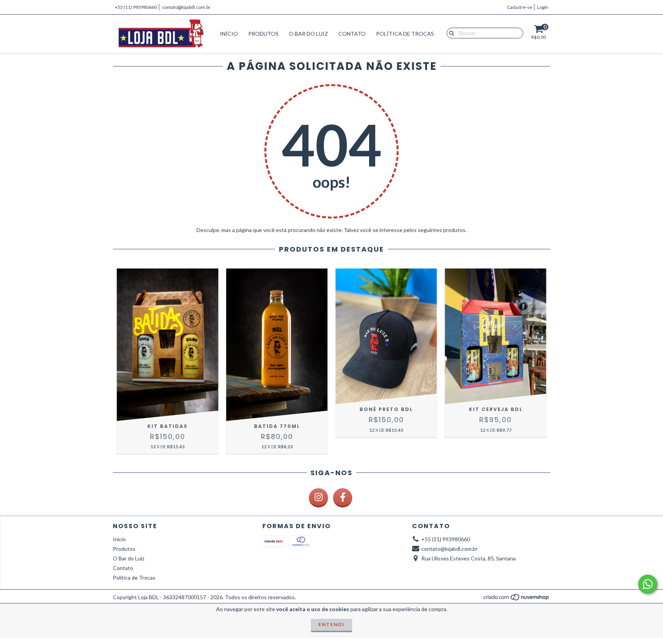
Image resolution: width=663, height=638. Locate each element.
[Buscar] (450, 33)
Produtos (263, 33)
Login (542, 7)
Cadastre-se (519, 7)
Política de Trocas (405, 33)
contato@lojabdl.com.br (186, 7)
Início (229, 33)
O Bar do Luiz (308, 33)
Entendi (331, 624)
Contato (352, 33)
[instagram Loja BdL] (318, 497)
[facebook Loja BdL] (342, 497)
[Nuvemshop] (516, 599)
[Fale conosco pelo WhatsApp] (647, 584)
